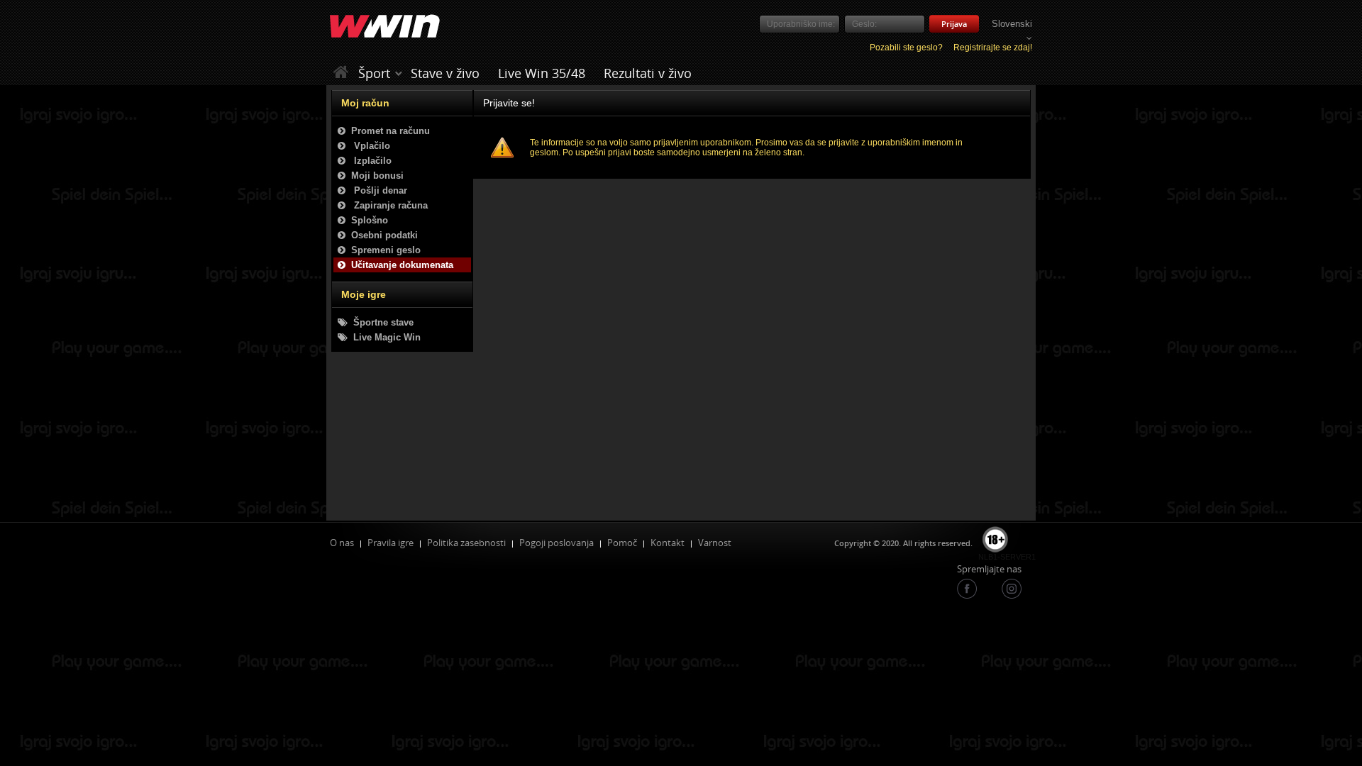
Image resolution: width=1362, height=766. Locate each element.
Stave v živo (445, 73)
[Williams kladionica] (385, 27)
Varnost (714, 542)
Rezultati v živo (648, 73)
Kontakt (667, 542)
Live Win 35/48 (541, 73)
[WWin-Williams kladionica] (343, 73)
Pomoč (622, 542)
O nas (342, 542)
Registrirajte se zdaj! (992, 47)
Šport (374, 73)
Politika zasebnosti (466, 542)
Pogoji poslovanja (556, 542)
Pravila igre (390, 542)
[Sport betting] (399, 73)
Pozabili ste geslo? (906, 47)
